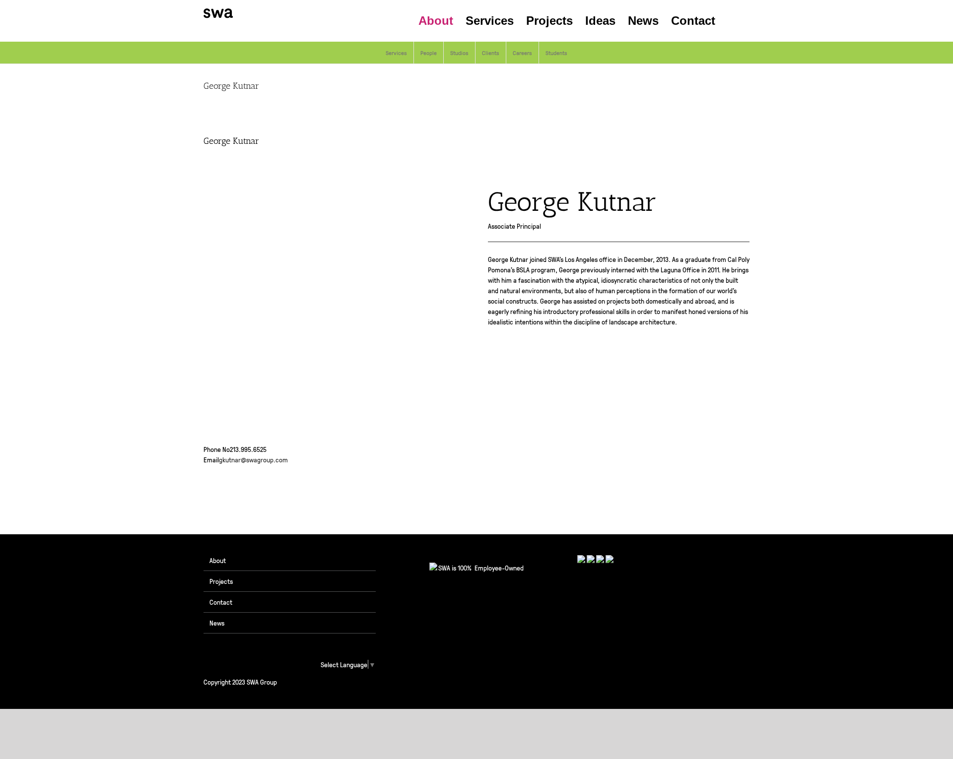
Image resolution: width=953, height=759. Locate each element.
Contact (220, 601)
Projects (221, 580)
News (216, 622)
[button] (732, 21)
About (217, 560)
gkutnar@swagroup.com (253, 459)
